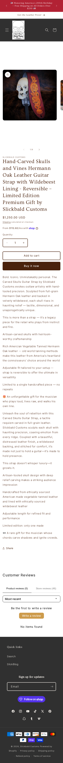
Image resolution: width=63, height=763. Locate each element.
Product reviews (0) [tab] (17, 588)
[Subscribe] (52, 686)
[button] (7, 30)
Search (11, 656)
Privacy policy (27, 751)
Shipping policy (46, 751)
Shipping (7, 222)
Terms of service (41, 756)
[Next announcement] (56, 6)
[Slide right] (39, 149)
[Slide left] (24, 149)
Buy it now (31, 266)
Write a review (31, 615)
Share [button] (9, 548)
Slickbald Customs (29, 746)
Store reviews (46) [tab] (46, 588)
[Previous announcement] (6, 6)
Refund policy (23, 756)
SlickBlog (12, 664)
